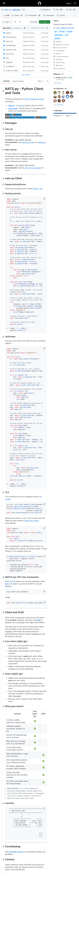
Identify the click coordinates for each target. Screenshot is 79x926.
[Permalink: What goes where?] (3, 706)
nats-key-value (11, 49)
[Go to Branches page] (15, 22)
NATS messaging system (34, 99)
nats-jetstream (11, 45)
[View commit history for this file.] (47, 28)
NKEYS (7, 584)
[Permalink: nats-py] (3, 129)
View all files (26, 75)
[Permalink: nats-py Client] (3, 178)
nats (7, 58)
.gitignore (9, 62)
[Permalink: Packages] (3, 122)
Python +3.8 (37, 189)
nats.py (16, 10)
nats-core (9, 41)
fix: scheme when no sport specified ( (35, 58)
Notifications (46, 9)
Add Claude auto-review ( (31, 66)
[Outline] (47, 81)
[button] (44, 198)
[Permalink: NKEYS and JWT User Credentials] (3, 577)
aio (56, 31)
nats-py (11, 105)
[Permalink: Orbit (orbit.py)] (3, 673)
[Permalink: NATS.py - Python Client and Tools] (3, 90)
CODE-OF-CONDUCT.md (14, 70)
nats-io (7, 10)
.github (8, 33)
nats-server (10, 54)
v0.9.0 (12, 581)
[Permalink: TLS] (3, 492)
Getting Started (28, 142)
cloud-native (58, 35)
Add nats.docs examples (31, 37)
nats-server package (33, 168)
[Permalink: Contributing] (3, 846)
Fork (59, 9)
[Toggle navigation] (4, 3)
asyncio (22, 105)
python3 (57, 38)
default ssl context (31, 521)
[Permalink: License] (3, 859)
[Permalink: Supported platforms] (3, 184)
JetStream (42, 142)
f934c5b (33, 28)
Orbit (39, 620)
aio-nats (61, 31)
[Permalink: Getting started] (3, 193)
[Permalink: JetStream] (3, 336)
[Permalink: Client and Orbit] (3, 612)
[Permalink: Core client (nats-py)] (3, 641)
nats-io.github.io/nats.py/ (65, 28)
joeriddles (7, 28)
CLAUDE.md (10, 66)
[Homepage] (39, 3)
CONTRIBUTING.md (16, 852)
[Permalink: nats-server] (3, 149)
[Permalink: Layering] (3, 803)
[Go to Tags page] (20, 22)
